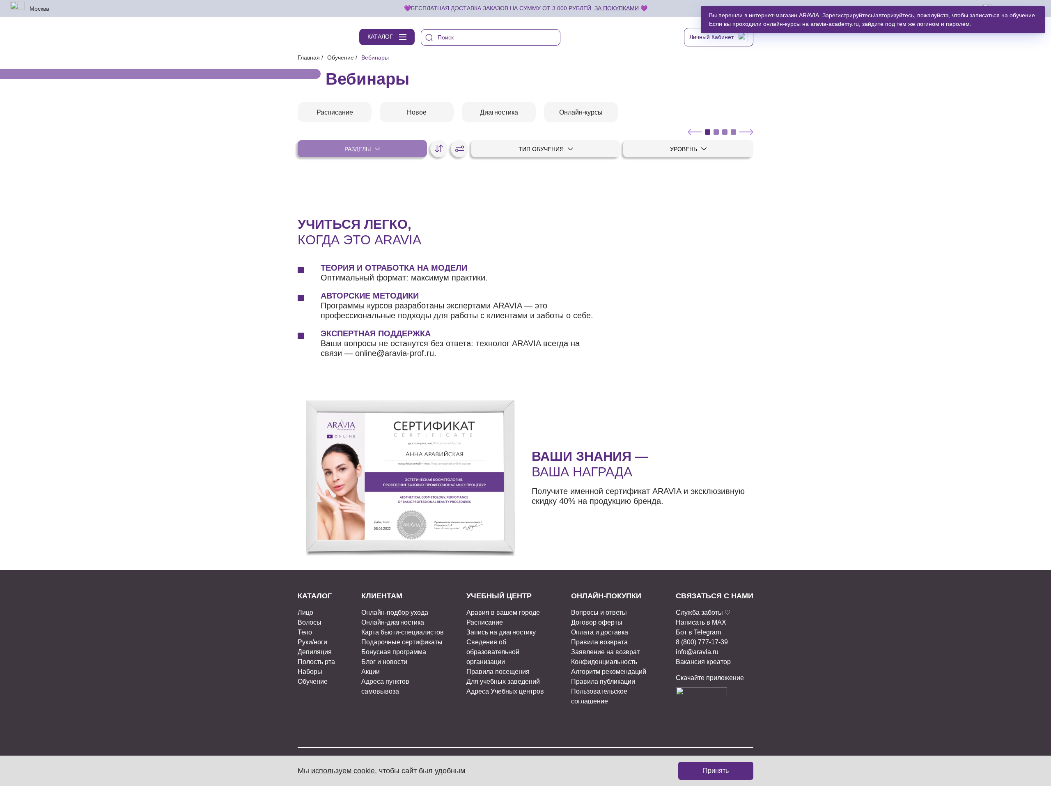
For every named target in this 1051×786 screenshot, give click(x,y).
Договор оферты (596, 622)
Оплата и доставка (599, 632)
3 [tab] (724, 132)
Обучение (340, 57)
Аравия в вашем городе (503, 612)
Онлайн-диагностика (392, 622)
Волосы (309, 622)
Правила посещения (498, 671)
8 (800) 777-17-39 (702, 642)
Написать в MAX (701, 622)
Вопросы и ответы (599, 612)
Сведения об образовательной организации (492, 652)
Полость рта (316, 661)
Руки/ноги (312, 642)
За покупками (616, 8)
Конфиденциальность (604, 661)
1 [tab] (707, 132)
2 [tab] (716, 132)
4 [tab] (733, 132)
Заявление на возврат (605, 651)
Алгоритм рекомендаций (608, 671)
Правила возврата (599, 642)
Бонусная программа (393, 651)
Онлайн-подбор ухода (394, 612)
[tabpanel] (335, 112)
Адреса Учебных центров (505, 691)
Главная (309, 57)
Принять (716, 770)
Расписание (484, 622)
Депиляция (315, 651)
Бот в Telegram (698, 632)
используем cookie (343, 771)
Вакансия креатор (703, 661)
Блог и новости (384, 661)
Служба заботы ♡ (703, 612)
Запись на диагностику (501, 632)
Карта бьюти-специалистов (402, 632)
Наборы (310, 671)
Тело (305, 632)
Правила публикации (603, 681)
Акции (370, 671)
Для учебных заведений (503, 681)
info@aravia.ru (697, 651)
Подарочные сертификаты (402, 642)
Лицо (305, 612)
